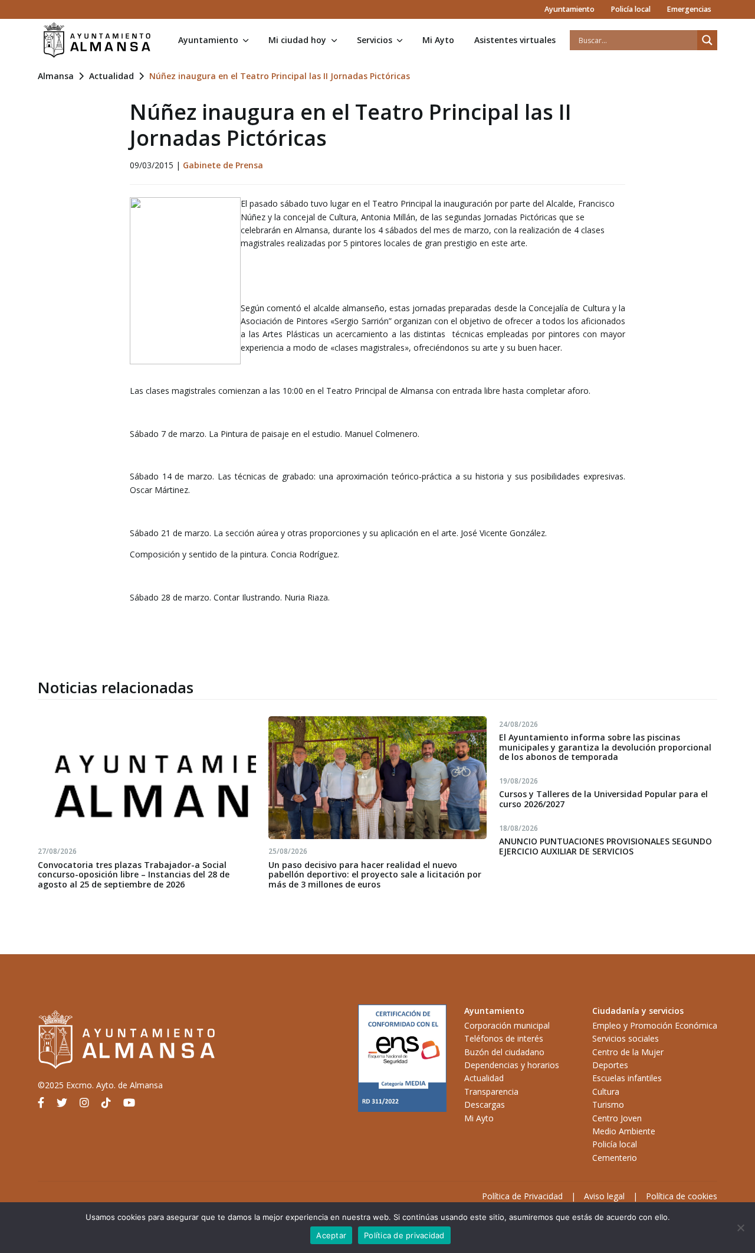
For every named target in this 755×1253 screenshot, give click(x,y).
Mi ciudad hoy (297, 39)
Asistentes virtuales (515, 39)
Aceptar (331, 1235)
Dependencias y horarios (511, 1065)
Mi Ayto (438, 39)
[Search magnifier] (707, 40)
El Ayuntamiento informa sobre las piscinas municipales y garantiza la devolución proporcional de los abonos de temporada (605, 747)
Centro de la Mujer (628, 1052)
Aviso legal (604, 1196)
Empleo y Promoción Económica (654, 1025)
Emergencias (689, 9)
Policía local (630, 9)
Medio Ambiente (623, 1131)
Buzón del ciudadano (504, 1052)
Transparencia (491, 1091)
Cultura (605, 1091)
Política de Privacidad (522, 1196)
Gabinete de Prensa (223, 165)
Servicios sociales (625, 1038)
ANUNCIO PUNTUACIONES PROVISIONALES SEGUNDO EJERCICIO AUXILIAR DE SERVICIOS (605, 846)
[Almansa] (97, 40)
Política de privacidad (404, 1235)
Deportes (610, 1065)
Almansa (56, 75)
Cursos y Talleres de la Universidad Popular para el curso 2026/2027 (603, 799)
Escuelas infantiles (627, 1078)
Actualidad (111, 75)
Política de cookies (681, 1196)
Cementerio (614, 1157)
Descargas (484, 1104)
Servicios (374, 39)
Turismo (608, 1104)
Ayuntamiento (569, 9)
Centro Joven (617, 1118)
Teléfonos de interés (503, 1038)
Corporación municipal (507, 1025)
